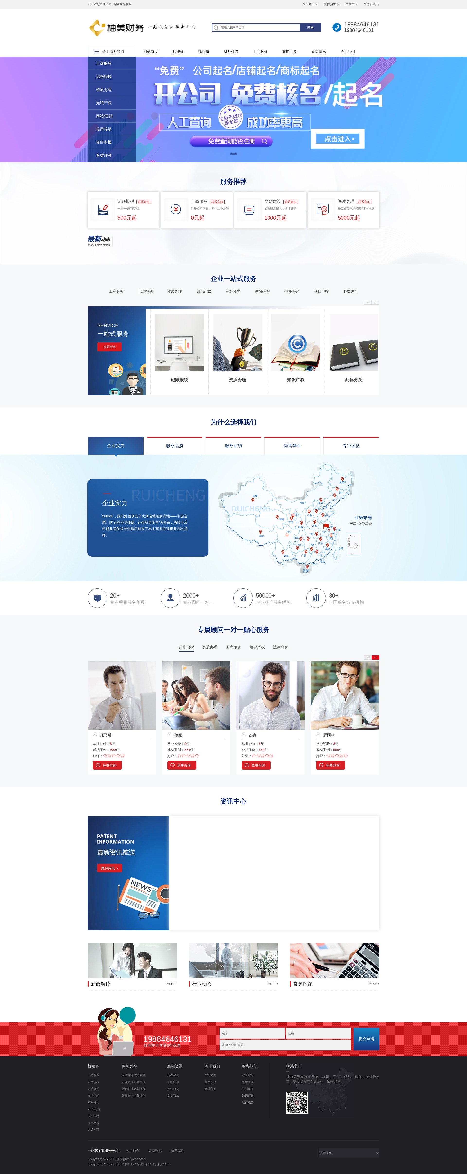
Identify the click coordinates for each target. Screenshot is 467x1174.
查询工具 (289, 51)
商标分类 (233, 291)
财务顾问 (250, 1066)
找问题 (203, 51)
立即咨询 (109, 347)
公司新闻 (173, 1082)
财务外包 (231, 51)
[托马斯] (345, 663)
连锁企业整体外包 (133, 1082)
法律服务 (248, 1102)
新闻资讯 (318, 51)
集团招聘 (330, 4)
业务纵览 (370, 4)
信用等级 (104, 129)
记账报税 (104, 76)
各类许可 (104, 155)
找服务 (178, 51)
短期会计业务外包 (133, 1095)
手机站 (350, 4)
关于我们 (308, 4)
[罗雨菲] (196, 663)
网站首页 (151, 51)
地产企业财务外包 (133, 1089)
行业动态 (173, 1089)
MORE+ (172, 984)
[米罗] (270, 663)
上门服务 (260, 51)
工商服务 (104, 63)
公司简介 (210, 1075)
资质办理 (104, 90)
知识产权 (104, 103)
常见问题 (173, 1095)
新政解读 (173, 1075)
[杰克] (122, 663)
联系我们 (210, 1089)
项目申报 (104, 142)
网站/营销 (104, 116)
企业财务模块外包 (133, 1075)
